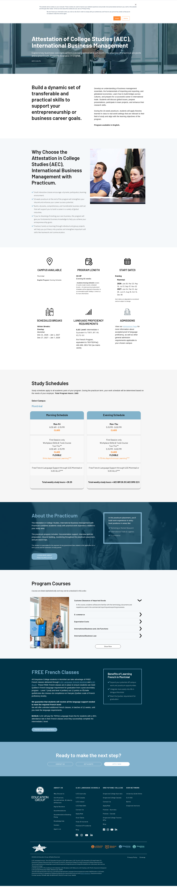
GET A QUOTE (88, 764)
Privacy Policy (132, 857)
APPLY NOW (116, 764)
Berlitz (128, 802)
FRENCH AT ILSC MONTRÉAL (44, 730)
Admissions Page (130, 326)
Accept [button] (117, 18)
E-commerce (79, 614)
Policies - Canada (109, 814)
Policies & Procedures (83, 825)
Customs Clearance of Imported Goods (90, 600)
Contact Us (80, 810)
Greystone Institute (133, 806)
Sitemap (142, 857)
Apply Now (79, 814)
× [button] (135, 4)
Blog (77, 829)
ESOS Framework (85, 873)
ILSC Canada (80, 798)
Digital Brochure (59, 806)
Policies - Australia (109, 810)
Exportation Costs (81, 621)
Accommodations (60, 810)
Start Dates (80, 818)
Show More (108, 646)
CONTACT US (60, 764)
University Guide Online (134, 794)
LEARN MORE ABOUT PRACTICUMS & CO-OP (44, 556)
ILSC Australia (81, 794)
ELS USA (129, 798)
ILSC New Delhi (81, 806)
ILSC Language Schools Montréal (73, 682)
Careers (56, 825)
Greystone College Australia (112, 794)
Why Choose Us (59, 794)
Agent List (57, 829)
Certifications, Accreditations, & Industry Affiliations (63, 800)
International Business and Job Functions (91, 629)
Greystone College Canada (112, 798)
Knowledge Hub (59, 821)
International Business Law (85, 636)
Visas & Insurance (82, 821)
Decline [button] (126, 18)
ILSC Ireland (80, 802)
